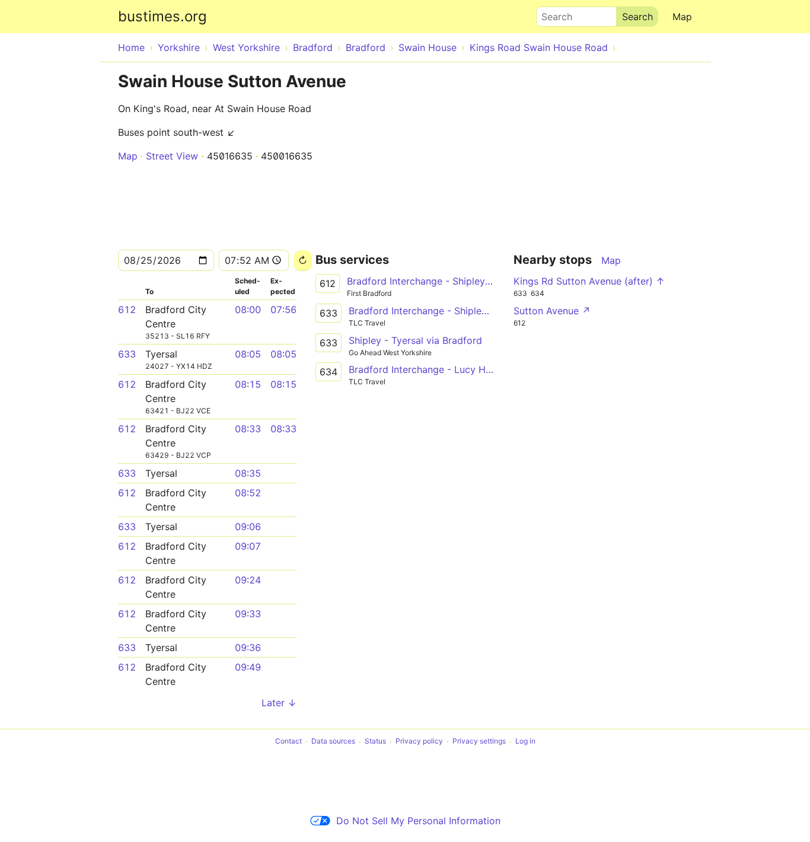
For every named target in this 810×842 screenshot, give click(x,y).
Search (551, 14)
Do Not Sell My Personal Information (418, 821)
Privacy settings (479, 741)
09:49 (248, 667)
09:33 (248, 614)
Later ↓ (279, 703)
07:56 (283, 309)
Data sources (333, 741)
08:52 (248, 493)
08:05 (248, 354)
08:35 (248, 473)
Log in (525, 741)
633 (127, 354)
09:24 (248, 580)
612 (127, 309)
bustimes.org (162, 16)
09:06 (248, 526)
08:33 (248, 429)
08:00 (248, 309)
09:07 (248, 546)
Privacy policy (419, 741)
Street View (172, 156)
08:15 (248, 384)
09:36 (248, 647)
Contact (288, 741)
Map (682, 17)
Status (375, 741)
